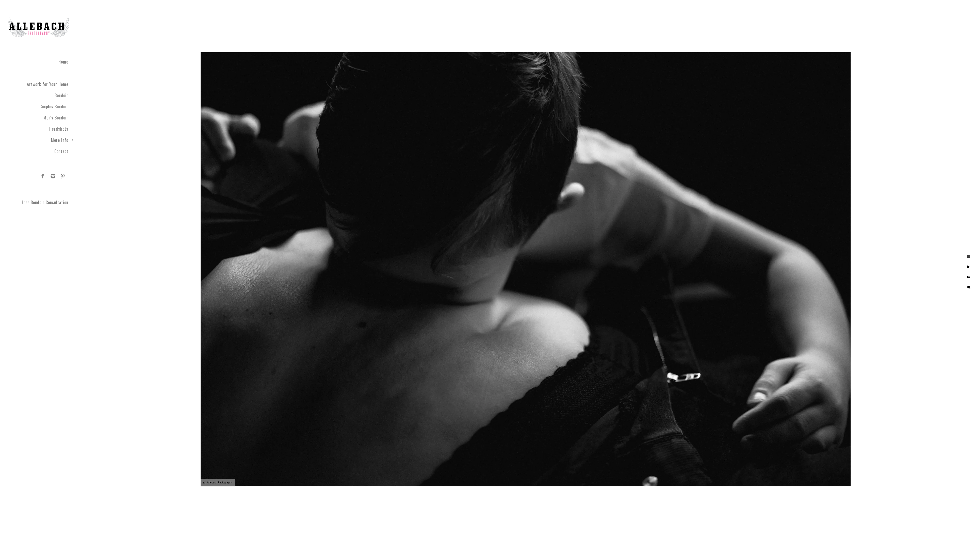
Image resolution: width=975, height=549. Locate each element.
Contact (61, 151)
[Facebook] (43, 176)
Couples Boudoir (54, 106)
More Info (59, 140)
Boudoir (61, 95)
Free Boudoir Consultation (45, 202)
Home (63, 62)
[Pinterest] (62, 176)
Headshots (58, 129)
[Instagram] (52, 176)
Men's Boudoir (55, 118)
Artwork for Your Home (47, 84)
